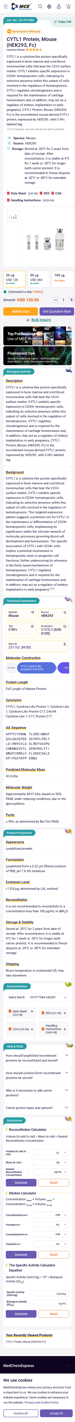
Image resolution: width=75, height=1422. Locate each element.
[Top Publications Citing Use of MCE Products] (37, 344)
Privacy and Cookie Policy (42, 1402)
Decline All (21, 1413)
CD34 (56, 66)
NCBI (26, 647)
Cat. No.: (20, 20)
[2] (53, 588)
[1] (50, 588)
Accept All (56, 1413)
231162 (14, 647)
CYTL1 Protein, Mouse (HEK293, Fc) (26, 1341)
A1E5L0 (47, 630)
